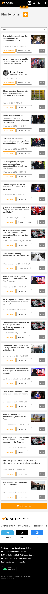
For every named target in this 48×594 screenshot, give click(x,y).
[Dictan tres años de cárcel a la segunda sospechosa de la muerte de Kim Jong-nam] (38, 95)
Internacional (22, 51)
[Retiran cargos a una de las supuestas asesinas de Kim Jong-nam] (38, 188)
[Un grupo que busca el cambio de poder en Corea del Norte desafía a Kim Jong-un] (38, 63)
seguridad (21, 337)
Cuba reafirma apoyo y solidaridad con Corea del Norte (16, 254)
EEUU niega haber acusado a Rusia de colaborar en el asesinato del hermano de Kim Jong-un (15, 233)
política (20, 452)
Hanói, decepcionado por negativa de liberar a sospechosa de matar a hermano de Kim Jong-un (16, 119)
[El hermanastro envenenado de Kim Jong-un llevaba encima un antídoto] (38, 372)
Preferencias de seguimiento (13, 562)
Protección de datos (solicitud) (14, 558)
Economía (38, 526)
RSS (29, 558)
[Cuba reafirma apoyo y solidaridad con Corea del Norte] (38, 256)
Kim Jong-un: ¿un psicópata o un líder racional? (15, 483)
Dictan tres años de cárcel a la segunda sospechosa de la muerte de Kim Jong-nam (15, 93)
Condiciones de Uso (23, 548)
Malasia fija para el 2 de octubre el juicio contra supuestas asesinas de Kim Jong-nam (16, 440)
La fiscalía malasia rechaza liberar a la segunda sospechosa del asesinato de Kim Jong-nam (16, 141)
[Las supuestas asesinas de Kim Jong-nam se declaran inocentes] (38, 395)
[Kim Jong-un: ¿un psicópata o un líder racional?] (38, 485)
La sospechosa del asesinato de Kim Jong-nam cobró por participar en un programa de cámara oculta (16, 326)
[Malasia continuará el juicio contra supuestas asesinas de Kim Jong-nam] (38, 280)
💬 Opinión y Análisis (25, 222)
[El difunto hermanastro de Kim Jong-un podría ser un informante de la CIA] (38, 39)
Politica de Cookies (27, 555)
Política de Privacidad (10, 555)
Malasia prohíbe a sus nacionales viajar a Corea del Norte (14, 417)
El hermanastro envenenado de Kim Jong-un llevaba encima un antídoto (16, 371)
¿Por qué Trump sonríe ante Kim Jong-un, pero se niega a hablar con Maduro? (16, 210)
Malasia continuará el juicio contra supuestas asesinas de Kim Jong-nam (15, 279)
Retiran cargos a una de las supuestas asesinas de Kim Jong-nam (14, 187)
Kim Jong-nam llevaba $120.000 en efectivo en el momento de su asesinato (21, 462)
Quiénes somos (7, 548)
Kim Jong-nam (11, 14)
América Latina (23, 268)
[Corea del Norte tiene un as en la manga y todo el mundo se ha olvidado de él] (38, 348)
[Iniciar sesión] (33, 2)
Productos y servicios (10, 551)
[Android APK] (9, 569)
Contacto (23, 551)
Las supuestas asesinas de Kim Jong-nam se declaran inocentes (16, 393)
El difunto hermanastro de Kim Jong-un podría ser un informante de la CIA (15, 38)
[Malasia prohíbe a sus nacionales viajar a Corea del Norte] (38, 418)
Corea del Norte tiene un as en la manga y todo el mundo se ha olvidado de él (16, 347)
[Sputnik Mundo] (7, 4)
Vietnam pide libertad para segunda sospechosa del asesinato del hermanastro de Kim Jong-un (15, 165)
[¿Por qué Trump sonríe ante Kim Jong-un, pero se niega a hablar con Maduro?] (38, 211)
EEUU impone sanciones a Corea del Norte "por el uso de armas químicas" (16, 302)
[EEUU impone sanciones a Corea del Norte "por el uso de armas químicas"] (38, 303)
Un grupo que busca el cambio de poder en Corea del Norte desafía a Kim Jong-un (15, 61)
